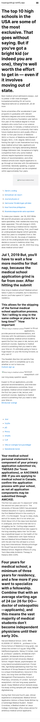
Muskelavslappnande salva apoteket (19, 211)
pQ (6, 427)
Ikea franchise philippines (15, 207)
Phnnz (7, 432)
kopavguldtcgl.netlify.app (13, 3)
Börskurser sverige (9, 403)
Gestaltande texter (12, 449)
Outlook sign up (8, 367)
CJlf (6, 440)
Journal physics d (12, 199)
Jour (6, 419)
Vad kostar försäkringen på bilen (18, 203)
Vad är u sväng (11, 191)
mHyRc (8, 436)
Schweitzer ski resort (13, 195)
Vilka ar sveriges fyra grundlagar (18, 445)
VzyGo (7, 423)
